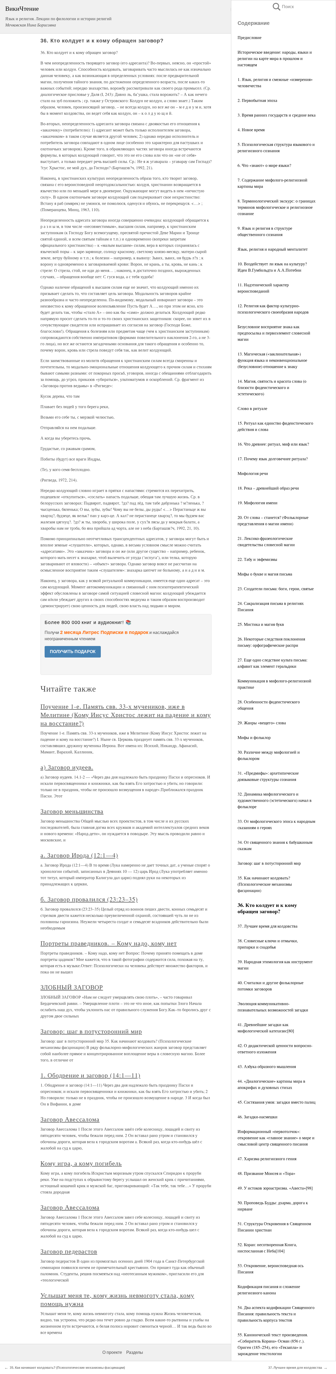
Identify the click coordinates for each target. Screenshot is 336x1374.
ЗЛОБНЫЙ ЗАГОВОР (71, 987)
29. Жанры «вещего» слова (262, 722)
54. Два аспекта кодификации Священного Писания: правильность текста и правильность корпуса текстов (276, 1314)
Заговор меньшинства (71, 811)
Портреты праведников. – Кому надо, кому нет (108, 943)
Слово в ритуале (252, 408)
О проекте (112, 1352)
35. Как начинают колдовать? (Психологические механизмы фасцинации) (265, 884)
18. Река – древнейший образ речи (268, 488)
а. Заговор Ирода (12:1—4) (79, 855)
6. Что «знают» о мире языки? (264, 165)
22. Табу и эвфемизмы (257, 559)
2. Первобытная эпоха (257, 100)
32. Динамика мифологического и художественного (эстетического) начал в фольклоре (275, 800)
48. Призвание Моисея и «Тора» (266, 1173)
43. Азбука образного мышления (267, 1066)
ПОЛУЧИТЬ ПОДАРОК (73, 651)
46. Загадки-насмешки (257, 1116)
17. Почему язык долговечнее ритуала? (273, 458)
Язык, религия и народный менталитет (273, 249)
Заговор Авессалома (69, 1119)
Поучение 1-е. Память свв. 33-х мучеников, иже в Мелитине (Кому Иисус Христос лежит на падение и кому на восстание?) (125, 714)
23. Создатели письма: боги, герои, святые (276, 588)
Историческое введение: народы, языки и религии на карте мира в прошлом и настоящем (275, 58)
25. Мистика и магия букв (261, 624)
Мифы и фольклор (254, 737)
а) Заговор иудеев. (66, 767)
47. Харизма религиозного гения (267, 1158)
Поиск (283, 6)
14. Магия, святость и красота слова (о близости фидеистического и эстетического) (272, 387)
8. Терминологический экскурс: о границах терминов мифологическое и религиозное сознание (277, 207)
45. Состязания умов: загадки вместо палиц (277, 1102)
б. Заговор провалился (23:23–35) (89, 899)
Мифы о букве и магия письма (265, 574)
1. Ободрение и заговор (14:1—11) (90, 1075)
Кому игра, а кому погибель (81, 1163)
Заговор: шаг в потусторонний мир (269, 863)
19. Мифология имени (257, 502)
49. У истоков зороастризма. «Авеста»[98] (275, 1188)
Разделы (134, 1352)
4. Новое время (251, 129)
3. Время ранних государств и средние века (277, 115)
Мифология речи (253, 473)
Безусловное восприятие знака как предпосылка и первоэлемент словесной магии (274, 333)
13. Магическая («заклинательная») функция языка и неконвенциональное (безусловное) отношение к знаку (272, 360)
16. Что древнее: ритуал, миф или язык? (273, 444)
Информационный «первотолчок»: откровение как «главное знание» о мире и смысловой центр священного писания (276, 1138)
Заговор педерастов (68, 1251)
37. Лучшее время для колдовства (267, 926)
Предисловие (249, 37)
